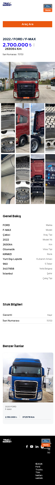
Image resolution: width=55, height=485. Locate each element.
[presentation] (8, 383)
